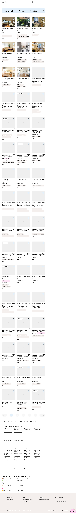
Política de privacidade (28, 499)
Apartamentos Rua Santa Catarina (8, 459)
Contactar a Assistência (44, 499)
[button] (68, 2)
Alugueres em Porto (8, 428)
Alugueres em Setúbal (27, 469)
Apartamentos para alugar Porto (18, 428)
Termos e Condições (27, 503)
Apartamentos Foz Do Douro (8, 454)
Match (48, 2)
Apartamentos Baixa (8, 450)
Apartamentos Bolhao (17, 451)
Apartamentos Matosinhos (7, 457)
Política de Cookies (27, 501)
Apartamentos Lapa (18, 453)
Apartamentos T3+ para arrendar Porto (18, 431)
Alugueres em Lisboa (8, 468)
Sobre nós (9, 501)
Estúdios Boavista (7, 440)
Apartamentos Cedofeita (37, 451)
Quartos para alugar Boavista (18, 441)
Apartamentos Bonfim (27, 451)
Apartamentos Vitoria (28, 459)
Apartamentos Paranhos (17, 457)
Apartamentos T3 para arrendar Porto (8, 431)
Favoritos (62, 2)
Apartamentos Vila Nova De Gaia (18, 459)
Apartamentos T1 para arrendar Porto (28, 428)
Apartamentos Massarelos (37, 454)
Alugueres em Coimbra (17, 469)
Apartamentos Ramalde (27, 457)
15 (35, 415)
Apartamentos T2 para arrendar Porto (38, 428)
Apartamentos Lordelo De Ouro (27, 454)
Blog (8, 503)
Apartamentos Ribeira (37, 457)
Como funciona (54, 2)
